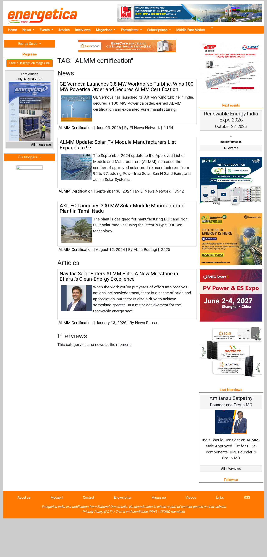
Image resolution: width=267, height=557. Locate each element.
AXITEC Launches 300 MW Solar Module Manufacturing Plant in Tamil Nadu (122, 208)
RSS (247, 497)
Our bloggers (28, 157)
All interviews (231, 469)
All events (231, 148)
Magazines (104, 30)
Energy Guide (28, 44)
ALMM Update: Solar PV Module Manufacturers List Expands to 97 (118, 144)
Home (12, 30)
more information (231, 141)
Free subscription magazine (29, 63)
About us (24, 497)
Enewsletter (130, 30)
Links (220, 497)
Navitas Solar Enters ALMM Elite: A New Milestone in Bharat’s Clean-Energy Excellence (119, 276)
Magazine (158, 497)
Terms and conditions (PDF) (136, 512)
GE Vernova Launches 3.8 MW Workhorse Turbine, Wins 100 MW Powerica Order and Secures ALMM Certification (126, 86)
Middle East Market (190, 30)
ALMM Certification (75, 127)
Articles (64, 30)
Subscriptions (157, 30)
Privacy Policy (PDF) (97, 512)
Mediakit (56, 497)
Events (45, 30)
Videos (191, 497)
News (27, 30)
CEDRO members (172, 512)
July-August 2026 (29, 79)
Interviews (83, 30)
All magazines (41, 144)
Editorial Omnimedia (112, 507)
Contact (88, 497)
